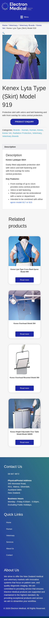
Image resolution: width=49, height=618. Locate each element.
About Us (10, 549)
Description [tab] (10, 147)
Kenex (40, 130)
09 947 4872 (13, 474)
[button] (3, 33)
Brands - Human (20, 130)
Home (4, 25)
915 (30, 202)
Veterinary (13, 25)
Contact (9, 555)
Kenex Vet (7, 133)
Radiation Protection (22, 133)
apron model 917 (18, 202)
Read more (24, 280)
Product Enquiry (24, 122)
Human (32, 130)
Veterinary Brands (27, 25)
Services (9, 542)
